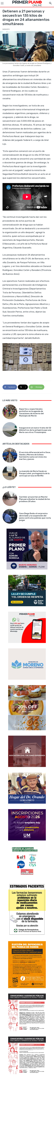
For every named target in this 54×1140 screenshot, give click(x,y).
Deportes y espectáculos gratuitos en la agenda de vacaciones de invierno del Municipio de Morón (31, 412)
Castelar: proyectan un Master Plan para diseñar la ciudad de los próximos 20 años (34, 499)
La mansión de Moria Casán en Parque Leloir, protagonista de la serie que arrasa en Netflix (34, 473)
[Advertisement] (27, 1107)
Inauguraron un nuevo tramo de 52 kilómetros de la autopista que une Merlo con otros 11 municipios (35, 430)
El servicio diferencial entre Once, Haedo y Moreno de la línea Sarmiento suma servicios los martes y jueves (35, 455)
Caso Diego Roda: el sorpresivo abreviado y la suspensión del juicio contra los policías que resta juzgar (35, 516)
